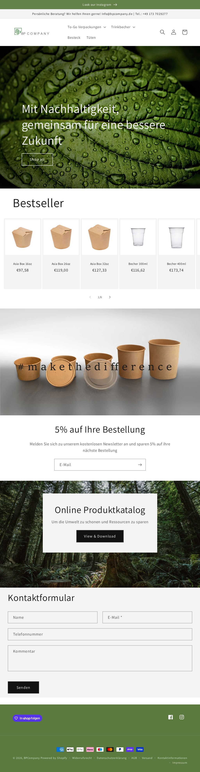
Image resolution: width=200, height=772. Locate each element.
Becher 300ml (138, 264)
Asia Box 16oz (22, 264)
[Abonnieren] (140, 465)
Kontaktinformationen (172, 758)
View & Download (100, 536)
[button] (86, 27)
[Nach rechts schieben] (110, 297)
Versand (147, 758)
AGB (134, 758)
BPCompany (32, 758)
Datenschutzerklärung (111, 758)
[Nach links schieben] (90, 297)
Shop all (37, 159)
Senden (23, 687)
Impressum (179, 762)
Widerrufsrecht (82, 758)
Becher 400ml (176, 264)
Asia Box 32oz (99, 264)
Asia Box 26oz (61, 264)
